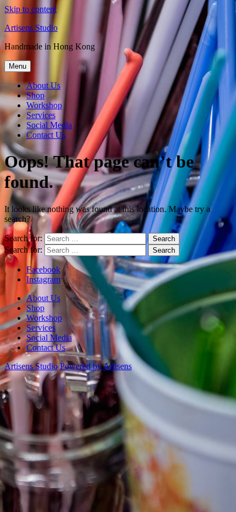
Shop (35, 95)
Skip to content (30, 9)
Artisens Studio (31, 27)
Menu (17, 66)
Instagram (43, 279)
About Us (43, 85)
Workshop (44, 105)
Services (40, 115)
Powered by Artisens (96, 366)
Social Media (49, 125)
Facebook (43, 269)
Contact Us (45, 135)
